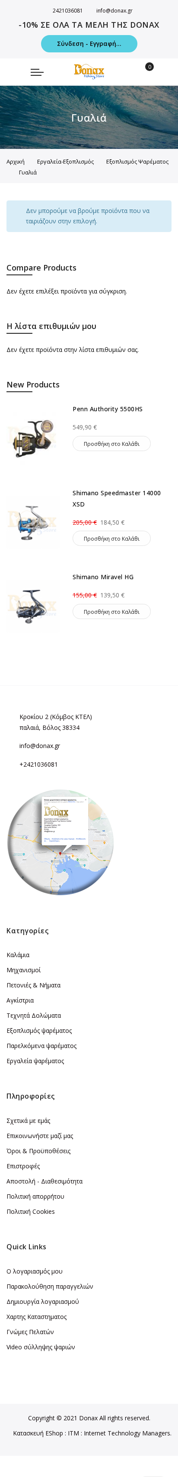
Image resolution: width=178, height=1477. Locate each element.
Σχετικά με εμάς (28, 1120)
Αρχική (15, 161)
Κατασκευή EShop (38, 1433)
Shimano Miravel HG (103, 577)
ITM (73, 1433)
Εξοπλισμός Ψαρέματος (137, 161)
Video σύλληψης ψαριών (40, 1347)
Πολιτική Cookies (30, 1211)
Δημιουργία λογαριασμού (42, 1301)
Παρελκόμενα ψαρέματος (41, 1046)
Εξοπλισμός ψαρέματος (39, 1030)
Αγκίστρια (20, 1000)
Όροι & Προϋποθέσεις (38, 1151)
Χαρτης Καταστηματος (36, 1317)
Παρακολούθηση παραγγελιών (49, 1286)
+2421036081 (38, 764)
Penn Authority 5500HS (108, 409)
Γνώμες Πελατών (30, 1332)
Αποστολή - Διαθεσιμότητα (44, 1181)
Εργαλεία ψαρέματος (35, 1061)
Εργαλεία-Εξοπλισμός (65, 161)
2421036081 (68, 10)
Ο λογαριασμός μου (34, 1271)
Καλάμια (17, 955)
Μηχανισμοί (23, 970)
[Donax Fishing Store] (89, 72)
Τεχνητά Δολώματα (33, 1015)
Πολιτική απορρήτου (35, 1196)
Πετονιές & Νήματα (33, 985)
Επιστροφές (23, 1166)
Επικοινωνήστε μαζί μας (39, 1136)
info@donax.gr (114, 10)
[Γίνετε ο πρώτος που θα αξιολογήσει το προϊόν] (122, 419)
